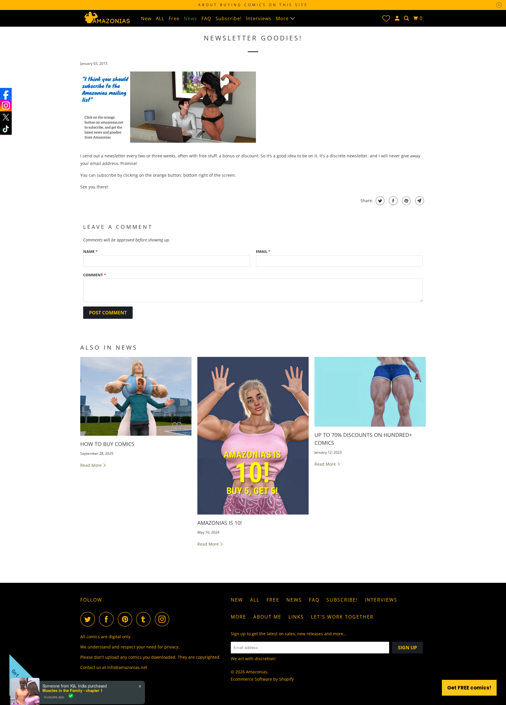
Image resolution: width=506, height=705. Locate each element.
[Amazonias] (106, 17)
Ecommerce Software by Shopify (262, 679)
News (190, 18)
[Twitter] (6, 117)
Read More (91, 465)
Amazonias (256, 672)
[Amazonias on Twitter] (89, 619)
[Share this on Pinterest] (406, 200)
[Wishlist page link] (386, 18)
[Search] (407, 18)
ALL (160, 18)
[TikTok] (6, 129)
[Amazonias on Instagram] (163, 619)
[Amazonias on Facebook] (108, 619)
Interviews (258, 18)
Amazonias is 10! (219, 522)
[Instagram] (6, 105)
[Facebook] (6, 94)
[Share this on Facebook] (392, 200)
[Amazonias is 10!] (253, 436)
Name (90, 251)
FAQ (206, 18)
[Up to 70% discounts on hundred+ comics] (370, 391)
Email (263, 251)
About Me (267, 617)
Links (296, 617)
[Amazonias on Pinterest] (126, 619)
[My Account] (398, 18)
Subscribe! (229, 18)
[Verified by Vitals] (70, 676)
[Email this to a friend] (419, 200)
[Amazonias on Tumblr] (145, 619)
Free (174, 18)
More (283, 18)
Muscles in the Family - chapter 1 (72, 669)
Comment (94, 274)
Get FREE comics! (469, 687)
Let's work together (342, 617)
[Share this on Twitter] (379, 200)
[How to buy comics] (136, 396)
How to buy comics (107, 443)
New (146, 18)
